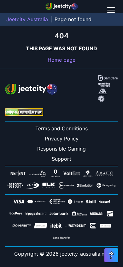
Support (61, 159)
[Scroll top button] (111, 255)
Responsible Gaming (61, 149)
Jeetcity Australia (27, 19)
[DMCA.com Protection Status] (24, 112)
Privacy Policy (62, 138)
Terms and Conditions (61, 128)
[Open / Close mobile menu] (111, 10)
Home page (61, 60)
